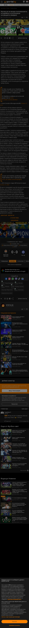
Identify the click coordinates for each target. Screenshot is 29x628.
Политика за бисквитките (14, 599)
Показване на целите (14, 625)
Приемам (14, 621)
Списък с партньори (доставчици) (10, 617)
